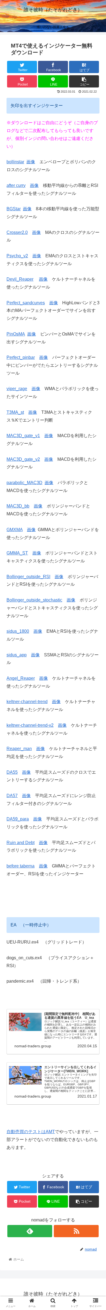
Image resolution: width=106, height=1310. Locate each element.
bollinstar (15, 161)
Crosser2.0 (17, 232)
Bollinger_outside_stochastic (34, 600)
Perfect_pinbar (21, 357)
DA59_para (18, 819)
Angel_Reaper (21, 678)
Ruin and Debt (21, 842)
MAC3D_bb (18, 506)
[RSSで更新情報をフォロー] (76, 1231)
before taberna (21, 866)
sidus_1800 (18, 631)
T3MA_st (15, 412)
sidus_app (17, 655)
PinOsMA (16, 334)
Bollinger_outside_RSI (28, 576)
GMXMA (15, 529)
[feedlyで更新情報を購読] (29, 1231)
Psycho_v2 (17, 255)
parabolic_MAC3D (24, 482)
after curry (16, 185)
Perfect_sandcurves (26, 302)
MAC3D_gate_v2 (23, 459)
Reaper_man (19, 748)
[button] (95, 777)
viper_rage (17, 388)
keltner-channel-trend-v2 (30, 725)
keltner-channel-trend (27, 701)
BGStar (14, 208)
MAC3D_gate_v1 (23, 435)
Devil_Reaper (20, 279)
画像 (30, 161)
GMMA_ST (17, 553)
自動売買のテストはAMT (31, 1131)
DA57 (12, 795)
